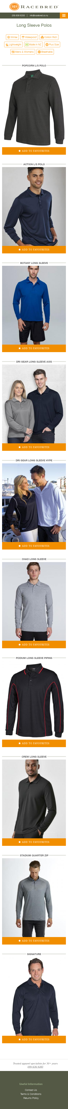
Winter (14, 37)
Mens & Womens (24, 51)
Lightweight (15, 44)
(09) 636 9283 (18, 15)
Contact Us (31, 1090)
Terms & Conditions (30, 1094)
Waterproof (31, 37)
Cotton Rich (50, 37)
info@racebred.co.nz (39, 15)
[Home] (34, 7)
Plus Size (54, 44)
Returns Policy (31, 1098)
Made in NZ (35, 44)
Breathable (46, 51)
